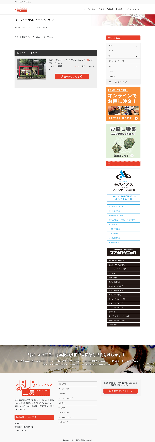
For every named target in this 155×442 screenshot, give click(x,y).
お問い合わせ (63, 422)
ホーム (60, 379)
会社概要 (61, 403)
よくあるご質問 (64, 412)
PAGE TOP (149, 427)
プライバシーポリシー (66, 417)
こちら (75, 66)
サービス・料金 (64, 389)
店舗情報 (61, 393)
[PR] (123, 185)
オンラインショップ (65, 398)
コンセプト (62, 384)
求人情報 (61, 408)
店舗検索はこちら (70, 76)
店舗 (87, 60)
